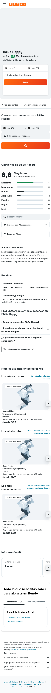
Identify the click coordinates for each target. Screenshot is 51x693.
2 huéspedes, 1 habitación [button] (18, 75)
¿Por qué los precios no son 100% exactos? (20, 667)
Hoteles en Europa (37, 682)
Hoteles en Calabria (31, 684)
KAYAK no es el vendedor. (16, 657)
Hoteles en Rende (15, 621)
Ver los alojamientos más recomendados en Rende (38, 486)
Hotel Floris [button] (7, 466)
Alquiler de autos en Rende (18, 618)
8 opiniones (33, 56)
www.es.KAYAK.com (11, 682)
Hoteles (24, 682)
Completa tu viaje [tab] (14, 601)
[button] (5, 4)
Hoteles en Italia (15, 684)
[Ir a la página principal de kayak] (17, 4)
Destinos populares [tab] (36, 601)
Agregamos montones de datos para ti (22, 662)
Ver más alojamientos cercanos (40, 377)
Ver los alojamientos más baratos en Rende (38, 432)
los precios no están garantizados (23, 650)
